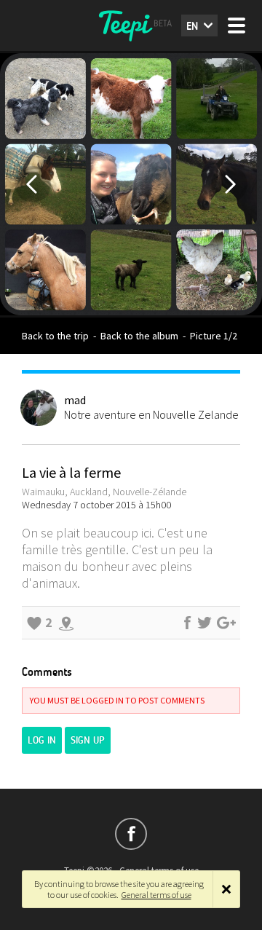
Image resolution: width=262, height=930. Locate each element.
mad (75, 400)
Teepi (131, 25)
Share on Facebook (187, 622)
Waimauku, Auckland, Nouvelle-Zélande (104, 491)
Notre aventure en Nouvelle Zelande (151, 414)
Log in (42, 740)
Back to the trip (55, 335)
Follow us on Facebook (131, 834)
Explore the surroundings (66, 622)
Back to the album (139, 335)
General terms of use (156, 894)
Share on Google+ (226, 622)
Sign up (88, 740)
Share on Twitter (204, 622)
